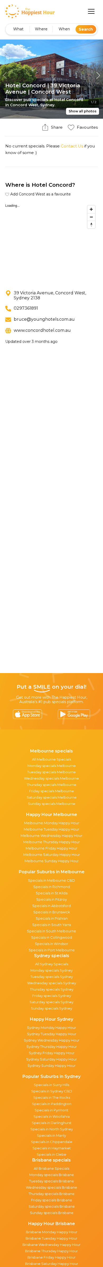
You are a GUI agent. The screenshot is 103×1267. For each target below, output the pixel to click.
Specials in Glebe (51, 1154)
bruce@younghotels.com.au (44, 319)
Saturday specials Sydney (51, 1002)
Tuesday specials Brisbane (51, 1181)
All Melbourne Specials (51, 759)
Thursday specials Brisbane (51, 1194)
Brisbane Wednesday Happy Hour (51, 1244)
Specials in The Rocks (51, 1097)
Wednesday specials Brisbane (51, 1187)
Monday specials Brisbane (51, 1175)
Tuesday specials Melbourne (51, 772)
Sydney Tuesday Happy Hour (51, 1034)
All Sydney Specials (51, 964)
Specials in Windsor (51, 944)
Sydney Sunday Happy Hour (51, 1065)
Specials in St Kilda (52, 893)
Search (86, 29)
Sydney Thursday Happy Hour (51, 1046)
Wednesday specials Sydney (51, 983)
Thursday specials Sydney (51, 989)
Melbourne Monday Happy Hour (51, 823)
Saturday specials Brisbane (52, 1206)
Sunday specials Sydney (51, 1008)
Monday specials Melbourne (51, 766)
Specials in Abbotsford (51, 906)
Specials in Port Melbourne (52, 950)
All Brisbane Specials (51, 1168)
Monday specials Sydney (51, 970)
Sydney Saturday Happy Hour (51, 1059)
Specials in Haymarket (51, 1148)
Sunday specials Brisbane (51, 1213)
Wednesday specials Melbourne (51, 778)
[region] (51, 242)
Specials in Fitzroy (51, 899)
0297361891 (26, 308)
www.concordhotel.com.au (42, 330)
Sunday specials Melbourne (51, 804)
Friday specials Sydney (51, 996)
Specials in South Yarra (51, 925)
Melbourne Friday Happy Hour (51, 848)
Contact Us (72, 145)
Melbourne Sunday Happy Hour (52, 861)
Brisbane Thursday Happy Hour (51, 1251)
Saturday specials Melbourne (52, 797)
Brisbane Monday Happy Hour (51, 1232)
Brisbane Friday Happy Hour (51, 1257)
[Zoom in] (91, 209)
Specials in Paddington (51, 1104)
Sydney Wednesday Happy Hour (51, 1040)
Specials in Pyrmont (51, 1110)
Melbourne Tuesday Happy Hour (51, 829)
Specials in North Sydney (51, 1129)
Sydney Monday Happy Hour (51, 1027)
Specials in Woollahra (52, 1116)
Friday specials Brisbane (51, 1200)
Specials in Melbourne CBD (51, 880)
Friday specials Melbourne (51, 791)
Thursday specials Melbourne (51, 785)
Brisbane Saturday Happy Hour (51, 1263)
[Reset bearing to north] (91, 224)
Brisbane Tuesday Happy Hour (51, 1238)
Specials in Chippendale (51, 1142)
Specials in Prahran (52, 918)
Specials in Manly (51, 1135)
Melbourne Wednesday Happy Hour (51, 835)
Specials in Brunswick (51, 912)
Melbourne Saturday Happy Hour (51, 854)
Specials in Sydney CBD (51, 1091)
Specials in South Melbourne (51, 931)
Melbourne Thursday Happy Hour (51, 842)
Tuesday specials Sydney (51, 977)
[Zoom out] (91, 217)
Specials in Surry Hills (51, 1085)
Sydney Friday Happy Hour (51, 1053)
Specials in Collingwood (51, 937)
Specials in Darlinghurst (52, 1123)
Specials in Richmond (51, 887)
